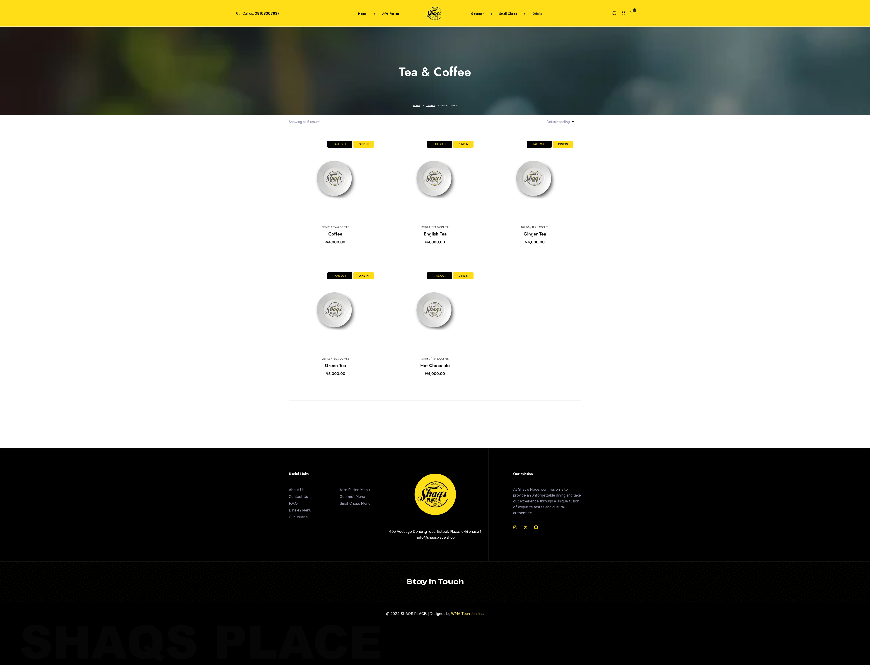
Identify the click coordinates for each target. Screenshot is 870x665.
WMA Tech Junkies (467, 613)
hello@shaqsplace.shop (435, 537)
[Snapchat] (536, 527)
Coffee (335, 234)
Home (416, 105)
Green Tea (335, 365)
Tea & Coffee (341, 227)
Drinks (430, 105)
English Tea (435, 234)
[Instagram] (515, 527)
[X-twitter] (526, 527)
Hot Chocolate (435, 365)
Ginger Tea (535, 234)
